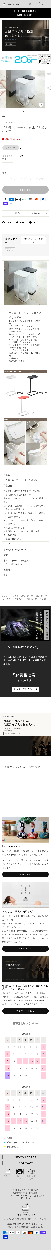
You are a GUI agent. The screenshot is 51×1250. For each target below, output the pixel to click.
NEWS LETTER (26, 1157)
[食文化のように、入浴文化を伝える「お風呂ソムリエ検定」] (25, 969)
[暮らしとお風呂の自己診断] (25, 895)
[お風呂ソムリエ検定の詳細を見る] (25, 35)
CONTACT (25, 1163)
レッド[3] (40, 178)
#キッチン (14, 596)
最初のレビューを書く (33, 240)
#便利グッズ (27, 596)
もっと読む (25, 874)
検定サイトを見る (25, 1011)
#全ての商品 (19, 599)
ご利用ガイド (19, 1190)
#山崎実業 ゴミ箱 (36, 599)
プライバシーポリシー (16, 1195)
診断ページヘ (25, 948)
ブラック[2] (25, 178)
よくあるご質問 (37, 1195)
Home (5, 117)
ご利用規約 (33, 1190)
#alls (4, 596)
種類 (4, 173)
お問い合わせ (25, 1198)
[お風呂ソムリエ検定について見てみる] (25, 734)
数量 (4, 159)
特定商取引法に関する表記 (25, 1193)
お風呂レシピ (20, 1177)
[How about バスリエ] (25, 830)
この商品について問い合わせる (25, 213)
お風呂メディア (31, 1177)
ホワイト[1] (9, 178)
